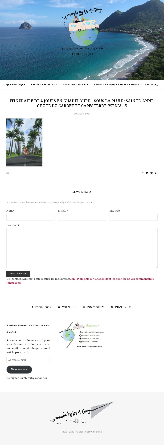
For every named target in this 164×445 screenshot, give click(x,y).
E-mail (63, 210)
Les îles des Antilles (44, 85)
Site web (115, 210)
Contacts (150, 85)
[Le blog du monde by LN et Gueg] (82, 40)
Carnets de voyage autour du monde (116, 85)
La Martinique (16, 85)
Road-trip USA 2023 (75, 85)
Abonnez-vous (19, 369)
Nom (10, 210)
